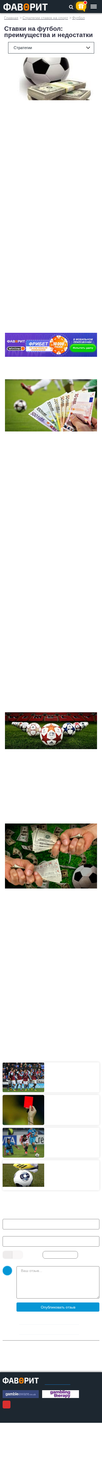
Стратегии (23, 47)
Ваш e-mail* (15, 1233)
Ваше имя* (15, 1216)
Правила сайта (57, 1383)
